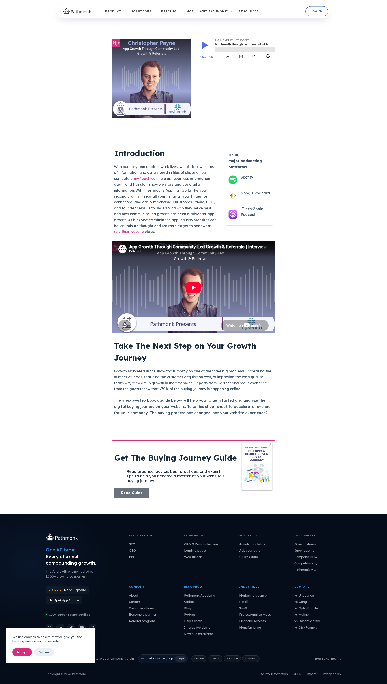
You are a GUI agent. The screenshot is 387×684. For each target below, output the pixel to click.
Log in (317, 11)
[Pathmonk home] (63, 537)
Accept (22, 652)
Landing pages (195, 550)
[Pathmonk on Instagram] (92, 627)
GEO (132, 550)
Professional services (255, 615)
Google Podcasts (255, 193)
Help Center (193, 621)
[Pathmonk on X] (49, 627)
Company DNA (305, 557)
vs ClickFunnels (305, 628)
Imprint (311, 674)
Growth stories (305, 544)
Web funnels (193, 557)
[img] (78, 11)
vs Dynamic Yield (307, 621)
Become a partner (142, 615)
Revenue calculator (198, 634)
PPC (132, 557)
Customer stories (141, 608)
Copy (180, 658)
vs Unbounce (304, 596)
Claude (199, 658)
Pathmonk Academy (199, 596)
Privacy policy (331, 674)
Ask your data (249, 550)
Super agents (304, 550)
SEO (132, 544)
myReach (142, 178)
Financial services (252, 621)
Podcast (190, 615)
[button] (131, 493)
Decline (44, 652)
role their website (129, 231)
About (133, 596)
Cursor (215, 658)
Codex (189, 602)
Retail (243, 602)
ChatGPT (251, 658)
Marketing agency (253, 596)
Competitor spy (305, 563)
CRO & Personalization (201, 544)
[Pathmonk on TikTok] (71, 627)
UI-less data (248, 557)
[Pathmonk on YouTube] (82, 627)
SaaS (243, 608)
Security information (273, 674)
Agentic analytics (252, 544)
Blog (187, 608)
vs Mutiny (301, 615)
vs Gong (300, 602)
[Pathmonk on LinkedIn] (60, 627)
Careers (134, 602)
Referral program (142, 621)
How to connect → (328, 658)
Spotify (247, 177)
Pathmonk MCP (306, 570)
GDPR (297, 674)
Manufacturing (250, 628)
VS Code (232, 658)
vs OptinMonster (306, 608)
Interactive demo (197, 628)
